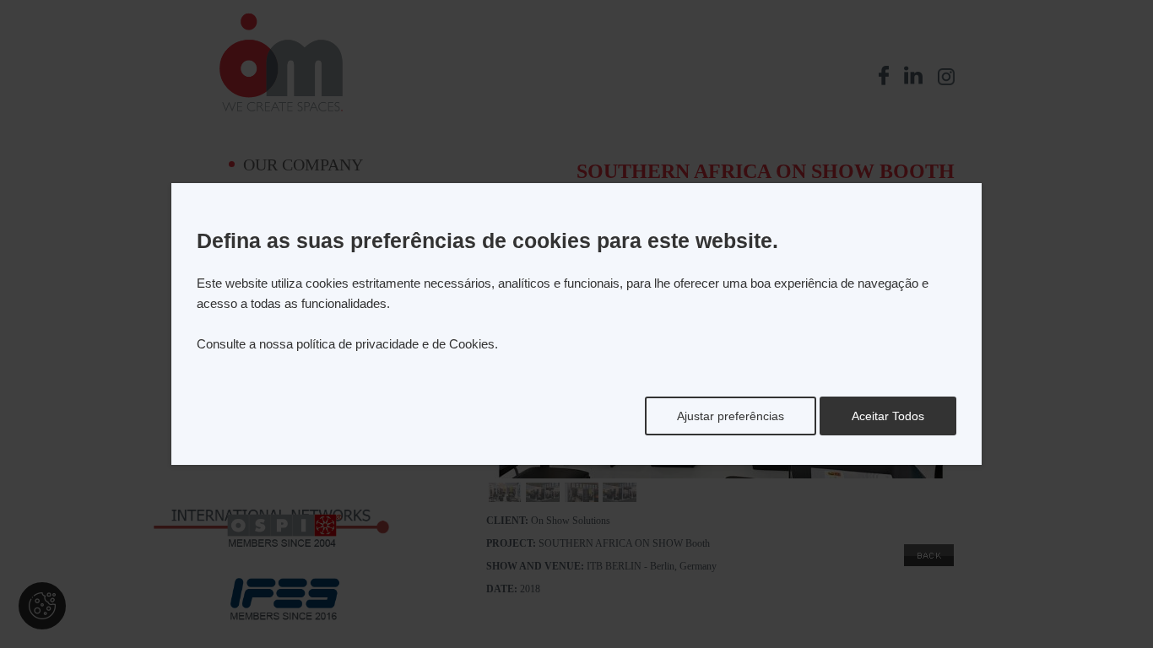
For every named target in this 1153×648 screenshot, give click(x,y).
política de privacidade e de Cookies (395, 344)
